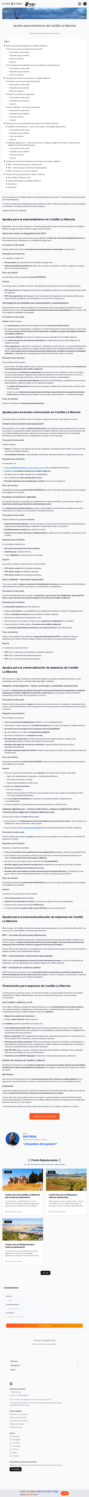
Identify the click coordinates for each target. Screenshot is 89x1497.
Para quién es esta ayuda (19, 52)
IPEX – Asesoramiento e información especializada (27, 168)
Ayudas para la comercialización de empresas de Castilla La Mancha (32, 123)
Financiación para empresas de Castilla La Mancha (25, 174)
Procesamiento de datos (19, 1421)
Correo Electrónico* (12, 1304)
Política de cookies (17, 1424)
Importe (13, 62)
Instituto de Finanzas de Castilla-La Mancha (24, 181)
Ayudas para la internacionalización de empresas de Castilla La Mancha (33, 161)
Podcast (16, 1456)
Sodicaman (12, 187)
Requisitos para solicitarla (19, 55)
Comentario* (10, 1313)
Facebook (17, 1446)
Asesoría (14, 1361)
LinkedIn (16, 1436)
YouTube (16, 1443)
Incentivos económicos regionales (21, 94)
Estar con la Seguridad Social (24, 468)
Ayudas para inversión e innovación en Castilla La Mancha (28, 78)
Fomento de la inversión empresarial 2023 (24, 81)
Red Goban (12, 184)
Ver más (45, 1273)
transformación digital (32, 828)
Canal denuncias (16, 1427)
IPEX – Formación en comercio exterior (23, 171)
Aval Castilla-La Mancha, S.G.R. (19, 178)
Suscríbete (15, 1469)
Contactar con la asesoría (44, 1116)
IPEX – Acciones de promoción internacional (25, 165)
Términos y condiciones (19, 1414)
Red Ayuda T (16, 1365)
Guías (13, 1370)
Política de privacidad (18, 1417)
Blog (14, 1453)
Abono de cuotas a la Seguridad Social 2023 (25, 49)
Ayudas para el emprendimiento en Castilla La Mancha (26, 46)
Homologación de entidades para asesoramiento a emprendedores (34, 65)
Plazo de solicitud (16, 59)
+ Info (65, 1493)
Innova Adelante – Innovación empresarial (24, 107)
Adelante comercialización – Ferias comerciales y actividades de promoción (37, 127)
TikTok (15, 1449)
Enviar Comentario (44, 1326)
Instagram (16, 1440)
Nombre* (9, 1296)
